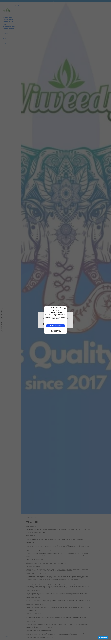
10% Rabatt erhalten (55, 325)
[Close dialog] (65, 308)
